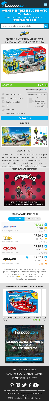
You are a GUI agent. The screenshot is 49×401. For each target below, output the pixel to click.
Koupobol (15, 4)
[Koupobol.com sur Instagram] (18, 385)
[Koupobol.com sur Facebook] (30, 385)
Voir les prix (25, 118)
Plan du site (18, 378)
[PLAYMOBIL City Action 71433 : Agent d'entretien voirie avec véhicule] (24, 62)
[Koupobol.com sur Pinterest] (12, 385)
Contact (32, 378)
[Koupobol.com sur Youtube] (36, 385)
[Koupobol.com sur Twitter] (24, 385)
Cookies (38, 373)
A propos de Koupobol (24, 369)
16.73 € (42, 85)
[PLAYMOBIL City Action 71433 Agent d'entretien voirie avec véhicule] (16, 145)
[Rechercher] (46, 26)
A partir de (7, 85)
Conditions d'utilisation (19, 373)
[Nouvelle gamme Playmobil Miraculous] (24, 189)
